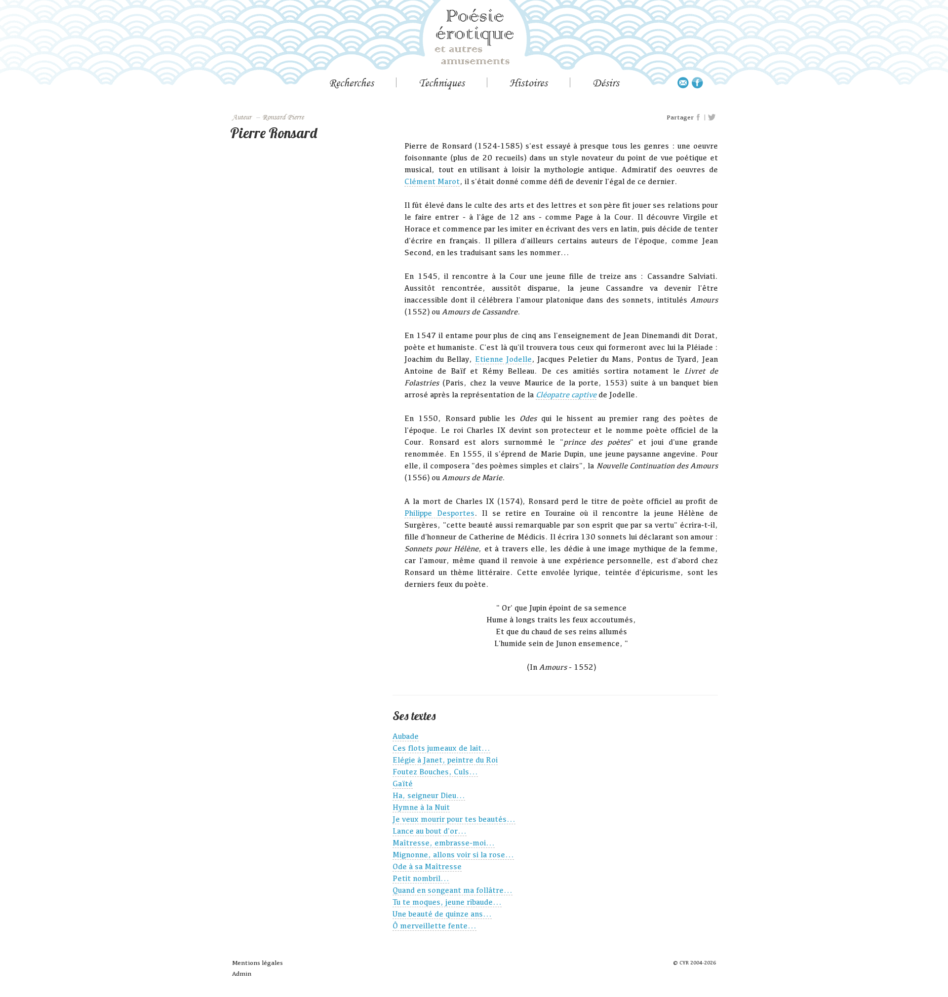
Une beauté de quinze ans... (442, 914)
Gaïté (403, 783)
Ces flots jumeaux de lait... (441, 748)
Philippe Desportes (439, 513)
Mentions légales (257, 962)
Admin (241, 973)
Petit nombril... (421, 878)
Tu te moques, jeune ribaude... (447, 902)
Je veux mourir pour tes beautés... (454, 819)
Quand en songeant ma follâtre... (453, 890)
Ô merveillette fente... (434, 925)
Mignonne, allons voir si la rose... (453, 854)
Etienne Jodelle (503, 359)
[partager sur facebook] (698, 117)
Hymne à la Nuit (421, 807)
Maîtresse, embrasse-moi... (444, 842)
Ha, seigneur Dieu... (429, 795)
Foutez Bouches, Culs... (435, 771)
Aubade (406, 736)
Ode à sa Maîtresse (427, 866)
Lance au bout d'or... (430, 831)
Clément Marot (432, 181)
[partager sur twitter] (712, 117)
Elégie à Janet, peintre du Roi (445, 760)
